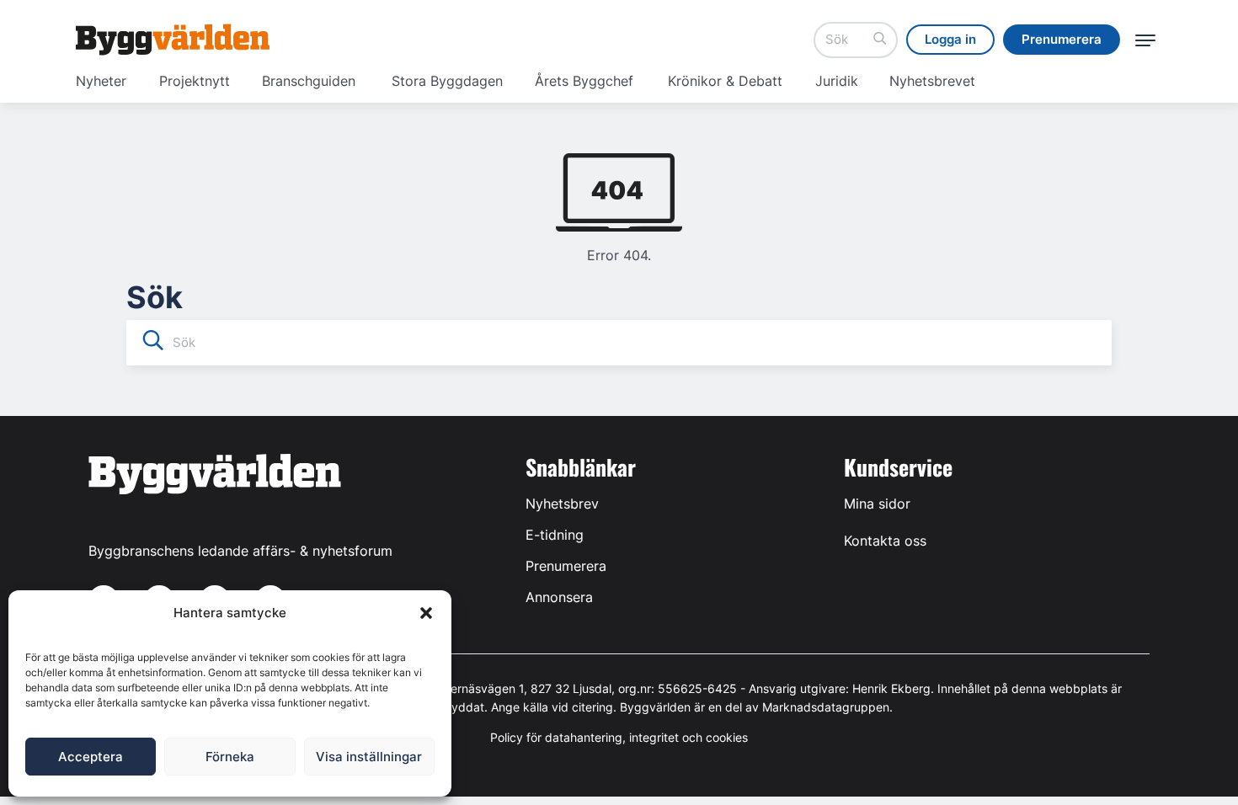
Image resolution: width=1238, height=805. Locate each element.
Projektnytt (194, 80)
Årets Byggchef (584, 80)
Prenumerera (566, 565)
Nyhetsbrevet (932, 80)
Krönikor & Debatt (725, 80)
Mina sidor (877, 503)
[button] (426, 613)
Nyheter (101, 80)
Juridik (836, 80)
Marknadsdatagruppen (825, 707)
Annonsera (559, 597)
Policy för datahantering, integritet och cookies (619, 737)
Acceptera (90, 757)
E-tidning (555, 534)
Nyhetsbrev (562, 503)
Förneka (229, 757)
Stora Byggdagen (447, 80)
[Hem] (172, 39)
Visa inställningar (369, 757)
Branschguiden (308, 80)
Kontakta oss (885, 540)
